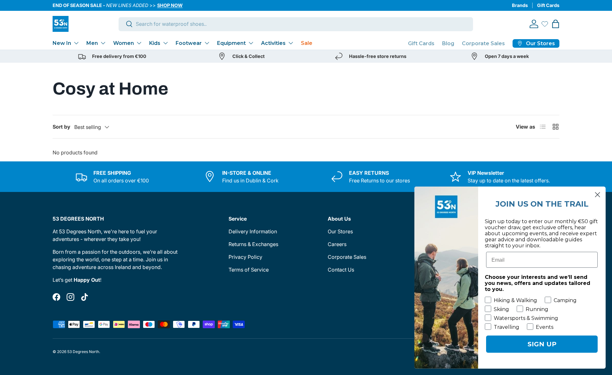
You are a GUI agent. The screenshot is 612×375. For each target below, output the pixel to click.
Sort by (61, 127)
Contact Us (341, 269)
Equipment (231, 43)
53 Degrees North (83, 351)
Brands (520, 5)
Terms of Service (249, 269)
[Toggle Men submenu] (103, 43)
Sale (306, 43)
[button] (556, 24)
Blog (448, 43)
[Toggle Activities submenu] (291, 43)
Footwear (189, 43)
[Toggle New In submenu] (76, 43)
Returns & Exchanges (253, 244)
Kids (154, 43)
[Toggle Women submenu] (139, 43)
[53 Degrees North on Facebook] (56, 297)
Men (92, 43)
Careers (337, 244)
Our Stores (340, 231)
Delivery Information (253, 231)
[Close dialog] (597, 194)
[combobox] (296, 24)
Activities (273, 43)
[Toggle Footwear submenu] (207, 43)
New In (62, 43)
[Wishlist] (545, 24)
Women (123, 43)
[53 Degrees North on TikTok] (84, 297)
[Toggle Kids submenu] (165, 43)
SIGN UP (542, 344)
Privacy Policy (245, 257)
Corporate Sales (483, 43)
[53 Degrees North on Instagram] (70, 297)
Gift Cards (548, 5)
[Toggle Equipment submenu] (251, 43)
